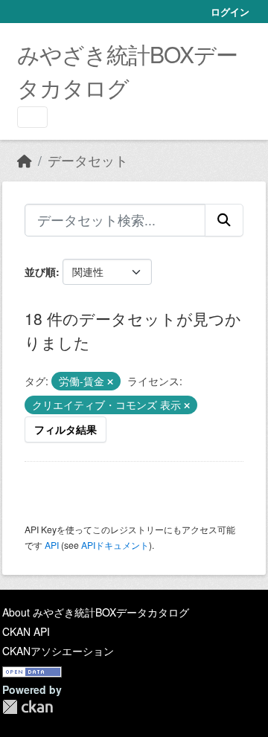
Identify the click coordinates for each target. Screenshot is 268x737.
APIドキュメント (115, 544)
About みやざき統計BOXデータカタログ (95, 612)
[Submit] (224, 220)
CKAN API (26, 631)
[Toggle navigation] (32, 117)
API (52, 544)
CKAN (27, 707)
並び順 (40, 271)
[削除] (110, 381)
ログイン (230, 11)
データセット (88, 160)
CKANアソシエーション (58, 650)
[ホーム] (24, 160)
